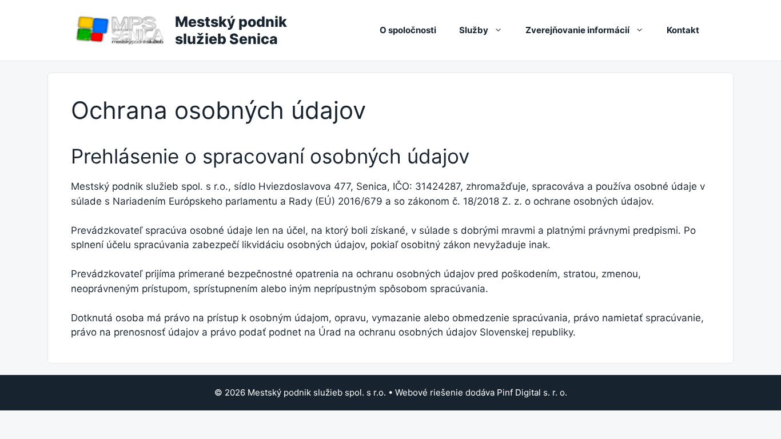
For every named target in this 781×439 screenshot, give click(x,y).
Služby (473, 30)
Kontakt (683, 30)
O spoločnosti (408, 30)
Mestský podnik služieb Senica (231, 30)
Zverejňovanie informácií (577, 30)
